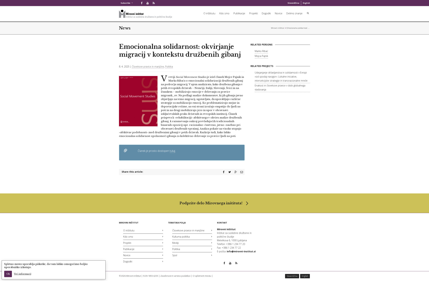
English (306, 3)
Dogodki (266, 13)
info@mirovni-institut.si (241, 251)
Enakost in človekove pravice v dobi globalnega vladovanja (280, 87)
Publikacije (239, 13)
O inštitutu (209, 13)
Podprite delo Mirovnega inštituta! (210, 203)
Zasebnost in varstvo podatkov (175, 275)
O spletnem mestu (202, 275)
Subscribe (125, 3)
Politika (169, 66)
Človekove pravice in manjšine (148, 66)
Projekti (253, 13)
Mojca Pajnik (261, 56)
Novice (278, 13)
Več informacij (22, 273)
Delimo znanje (294, 13)
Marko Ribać (261, 51)
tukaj (172, 151)
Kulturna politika (181, 236)
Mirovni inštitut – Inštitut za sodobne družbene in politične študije (277, 28)
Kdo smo (224, 13)
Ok (8, 273)
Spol (174, 255)
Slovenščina (293, 3)
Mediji (175, 242)
